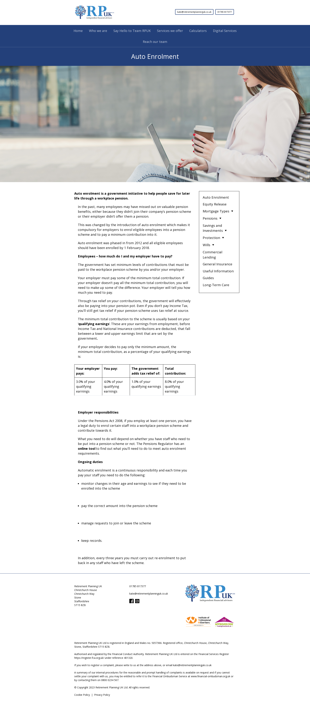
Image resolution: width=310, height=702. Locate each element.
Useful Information (218, 271)
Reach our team (155, 41)
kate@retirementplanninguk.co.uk (194, 11)
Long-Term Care (216, 285)
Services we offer (170, 31)
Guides (208, 278)
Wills (206, 245)
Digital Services (225, 31)
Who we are (98, 31)
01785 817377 (224, 11)
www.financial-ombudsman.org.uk (210, 676)
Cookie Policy (82, 694)
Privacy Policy (102, 694)
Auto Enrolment (216, 197)
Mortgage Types (216, 211)
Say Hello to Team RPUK (132, 31)
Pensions (210, 218)
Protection (211, 237)
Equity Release (215, 204)
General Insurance (217, 264)
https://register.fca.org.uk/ (89, 657)
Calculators (198, 31)
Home (78, 31)
